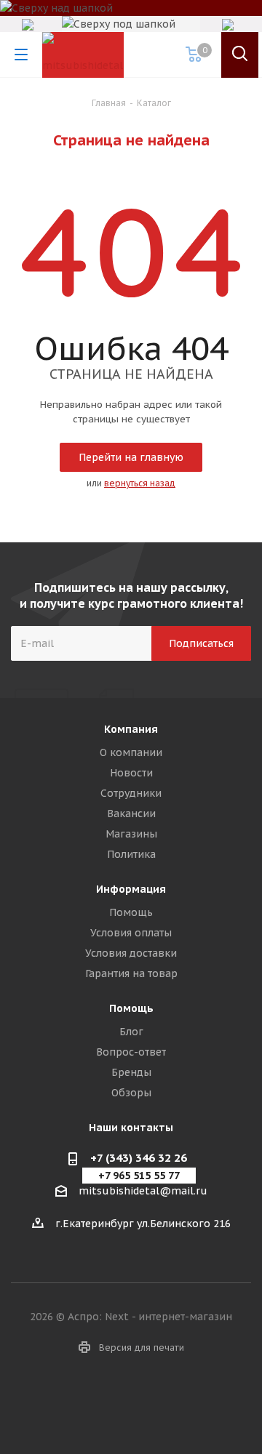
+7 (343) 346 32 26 (138, 1158)
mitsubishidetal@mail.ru (143, 1191)
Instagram (131, 1402)
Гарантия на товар (131, 973)
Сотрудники (131, 793)
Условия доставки (131, 953)
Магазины (131, 833)
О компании (131, 752)
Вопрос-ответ (131, 1052)
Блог (131, 1031)
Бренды (131, 1072)
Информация (131, 889)
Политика (131, 854)
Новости (131, 772)
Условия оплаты (131, 932)
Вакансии (131, 813)
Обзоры (131, 1092)
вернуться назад (139, 483)
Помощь (131, 912)
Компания (131, 729)
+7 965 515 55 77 (139, 1175)
